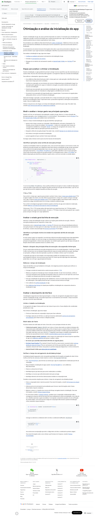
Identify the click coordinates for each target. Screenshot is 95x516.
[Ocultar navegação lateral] (16, 513)
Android (22, 485)
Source (22, 492)
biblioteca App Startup (34, 285)
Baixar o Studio (73, 492)
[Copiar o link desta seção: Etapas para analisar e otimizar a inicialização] (60, 69)
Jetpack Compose (43, 394)
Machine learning (36, 486)
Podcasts (22, 498)
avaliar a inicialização (57, 43)
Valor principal (14, 9)
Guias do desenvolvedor (75, 487)
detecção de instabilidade (49, 349)
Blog (21, 496)
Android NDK (73, 494)
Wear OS (47, 487)
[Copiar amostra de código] (78, 158)
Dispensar (80, 21)
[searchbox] (9, 13)
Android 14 (60, 490)
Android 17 (60, 484)
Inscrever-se (77, 512)
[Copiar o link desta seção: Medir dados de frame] (39, 322)
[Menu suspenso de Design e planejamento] (38, 1)
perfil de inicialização (40, 283)
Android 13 (60, 492)
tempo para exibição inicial (69, 196)
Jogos (34, 484)
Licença (29, 509)
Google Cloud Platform (60, 504)
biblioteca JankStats (38, 338)
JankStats (43, 336)
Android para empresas (25, 487)
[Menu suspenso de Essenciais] (22, 1)
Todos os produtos (73, 504)
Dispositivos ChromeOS (50, 489)
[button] (9, 30)
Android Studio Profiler (39, 225)
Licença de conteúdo (62, 458)
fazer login (30, 449)
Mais (43, 1)
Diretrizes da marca (36, 509)
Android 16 (60, 486)
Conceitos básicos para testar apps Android (60, 334)
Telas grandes (48, 485)
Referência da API (74, 489)
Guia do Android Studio (75, 485)
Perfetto (70, 61)
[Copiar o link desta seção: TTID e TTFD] (33, 193)
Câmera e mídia (36, 490)
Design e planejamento (30, 1)
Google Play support (87, 490)
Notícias (22, 494)
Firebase (51, 504)
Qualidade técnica (41, 9)
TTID (60, 270)
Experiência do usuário (27, 9)
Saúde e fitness (36, 488)
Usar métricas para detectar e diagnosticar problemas (41, 105)
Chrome (44, 504)
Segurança (22, 489)
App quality (5, 5)
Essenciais (17, 1)
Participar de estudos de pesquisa (88, 493)
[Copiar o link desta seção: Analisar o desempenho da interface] (53, 293)
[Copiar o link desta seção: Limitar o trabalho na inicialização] (46, 303)
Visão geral (4, 9)
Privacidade (35, 492)
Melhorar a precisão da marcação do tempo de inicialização (43, 205)
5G (33, 495)
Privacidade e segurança (56, 9)
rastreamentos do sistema (38, 58)
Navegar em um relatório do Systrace (68, 131)
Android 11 (60, 497)
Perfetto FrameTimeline (32, 343)
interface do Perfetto (50, 228)
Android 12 (60, 495)
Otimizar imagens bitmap (44, 392)
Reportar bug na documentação (86, 488)
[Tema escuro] (77, 158)
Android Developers (27, 23)
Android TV (47, 494)
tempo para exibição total (40, 199)
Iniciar (89, 21)
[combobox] (55, 1)
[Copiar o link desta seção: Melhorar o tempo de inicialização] (46, 263)
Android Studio (82, 1)
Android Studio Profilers (59, 61)
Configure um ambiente (32, 56)
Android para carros (49, 492)
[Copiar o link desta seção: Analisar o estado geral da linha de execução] (59, 218)
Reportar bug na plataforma (86, 484)
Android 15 (60, 488)
